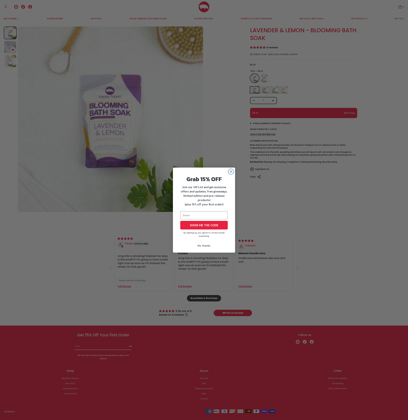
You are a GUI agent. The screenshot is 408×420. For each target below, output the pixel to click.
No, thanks (204, 246)
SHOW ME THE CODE (204, 225)
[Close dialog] (231, 171)
